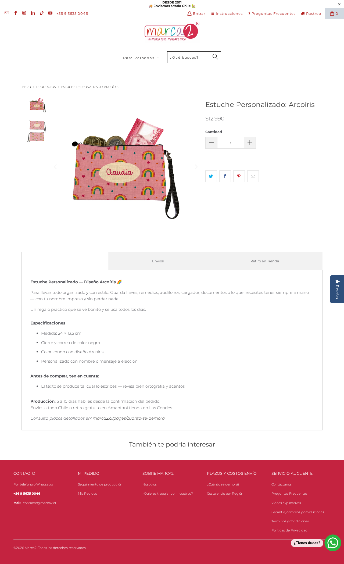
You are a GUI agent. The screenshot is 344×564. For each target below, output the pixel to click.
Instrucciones (229, 13)
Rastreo (313, 13)
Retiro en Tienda (264, 261)
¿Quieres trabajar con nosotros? (167, 493)
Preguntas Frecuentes (274, 13)
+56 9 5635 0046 (72, 13)
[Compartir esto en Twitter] (211, 176)
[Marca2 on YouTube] (50, 13)
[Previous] (56, 167)
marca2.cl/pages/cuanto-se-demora (129, 418)
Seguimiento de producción (100, 484)
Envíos (158, 261)
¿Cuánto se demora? (223, 484)
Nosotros (149, 484)
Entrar (199, 13)
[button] (141, 58)
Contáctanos (281, 484)
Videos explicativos (286, 503)
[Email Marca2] (6, 13)
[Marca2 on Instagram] (24, 13)
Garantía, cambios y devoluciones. (298, 512)
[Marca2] (172, 32)
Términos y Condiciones (290, 521)
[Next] (196, 167)
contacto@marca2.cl (39, 503)
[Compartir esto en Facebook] (225, 176)
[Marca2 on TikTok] (41, 13)
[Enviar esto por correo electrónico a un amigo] (253, 176)
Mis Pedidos (87, 493)
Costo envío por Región (225, 493)
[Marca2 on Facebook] (15, 13)
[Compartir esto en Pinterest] (239, 176)
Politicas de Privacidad (289, 530)
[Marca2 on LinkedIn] (32, 13)
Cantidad (213, 132)
